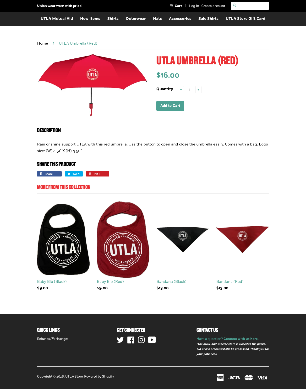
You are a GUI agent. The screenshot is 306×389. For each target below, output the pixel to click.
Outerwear (136, 18)
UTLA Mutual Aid (57, 18)
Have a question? (228, 339)
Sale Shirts (208, 18)
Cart (178, 6)
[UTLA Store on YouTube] (152, 340)
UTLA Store (74, 376)
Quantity (164, 89)
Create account (213, 6)
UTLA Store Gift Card (245, 18)
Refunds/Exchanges (53, 339)
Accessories (180, 18)
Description (48, 130)
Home (42, 43)
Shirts (113, 18)
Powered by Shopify (99, 376)
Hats (157, 18)
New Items (90, 18)
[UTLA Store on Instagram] (141, 340)
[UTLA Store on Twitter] (120, 340)
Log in (194, 6)
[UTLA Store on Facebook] (130, 340)
